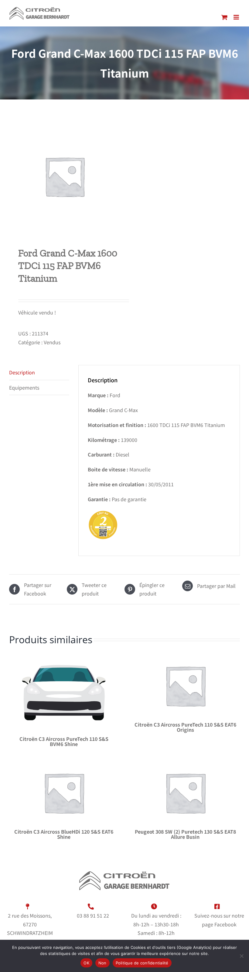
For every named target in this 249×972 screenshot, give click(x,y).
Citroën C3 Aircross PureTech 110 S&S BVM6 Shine (63, 741)
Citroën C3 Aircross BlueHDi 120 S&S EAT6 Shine (63, 834)
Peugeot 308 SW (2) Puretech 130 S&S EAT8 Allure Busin (185, 834)
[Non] (241, 956)
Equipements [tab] (24, 387)
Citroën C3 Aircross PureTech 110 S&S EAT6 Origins (185, 727)
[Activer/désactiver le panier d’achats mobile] (224, 17)
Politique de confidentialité (142, 962)
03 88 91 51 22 (93, 915)
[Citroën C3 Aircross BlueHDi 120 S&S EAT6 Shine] (64, 792)
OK (86, 962)
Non (102, 962)
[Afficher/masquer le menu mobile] (237, 17)
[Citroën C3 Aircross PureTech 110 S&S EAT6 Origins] (185, 685)
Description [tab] (22, 372)
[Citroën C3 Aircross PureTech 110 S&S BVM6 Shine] (64, 692)
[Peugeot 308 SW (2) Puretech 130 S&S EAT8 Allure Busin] (185, 792)
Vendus (52, 342)
